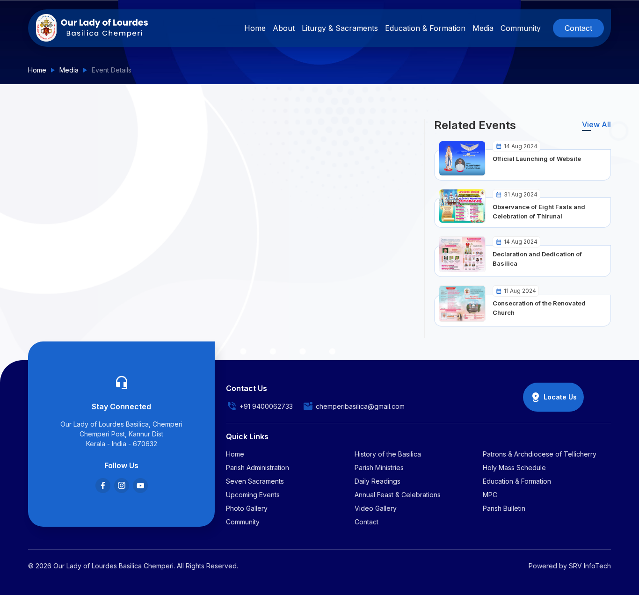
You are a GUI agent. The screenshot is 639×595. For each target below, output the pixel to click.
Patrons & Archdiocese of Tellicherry (539, 454)
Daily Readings (377, 481)
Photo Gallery (247, 508)
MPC (490, 495)
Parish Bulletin (504, 508)
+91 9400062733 (266, 406)
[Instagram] (121, 485)
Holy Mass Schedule (514, 468)
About (284, 28)
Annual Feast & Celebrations (398, 495)
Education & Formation (425, 28)
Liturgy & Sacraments (340, 28)
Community (521, 28)
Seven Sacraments (255, 481)
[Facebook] (102, 485)
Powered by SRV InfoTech (570, 566)
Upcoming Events (253, 495)
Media (69, 70)
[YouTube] (140, 485)
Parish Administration (257, 468)
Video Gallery (376, 508)
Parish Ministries (379, 468)
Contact (578, 28)
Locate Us (560, 397)
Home (37, 70)
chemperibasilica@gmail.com (360, 406)
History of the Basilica (388, 454)
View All (596, 124)
